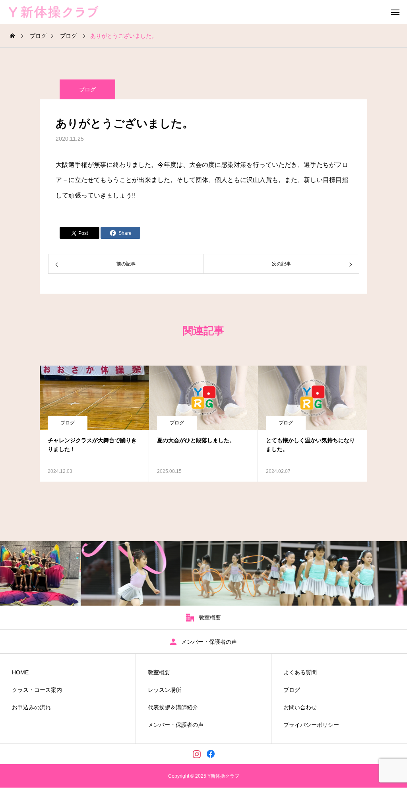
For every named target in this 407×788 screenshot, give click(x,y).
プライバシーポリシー (311, 725)
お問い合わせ (300, 707)
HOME (20, 672)
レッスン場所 (164, 690)
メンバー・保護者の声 (176, 725)
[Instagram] (197, 754)
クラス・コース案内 (37, 690)
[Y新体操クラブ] (64, 12)
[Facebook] (210, 754)
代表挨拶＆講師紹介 (173, 707)
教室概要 (159, 672)
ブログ (87, 89)
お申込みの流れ (31, 707)
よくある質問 (300, 672)
